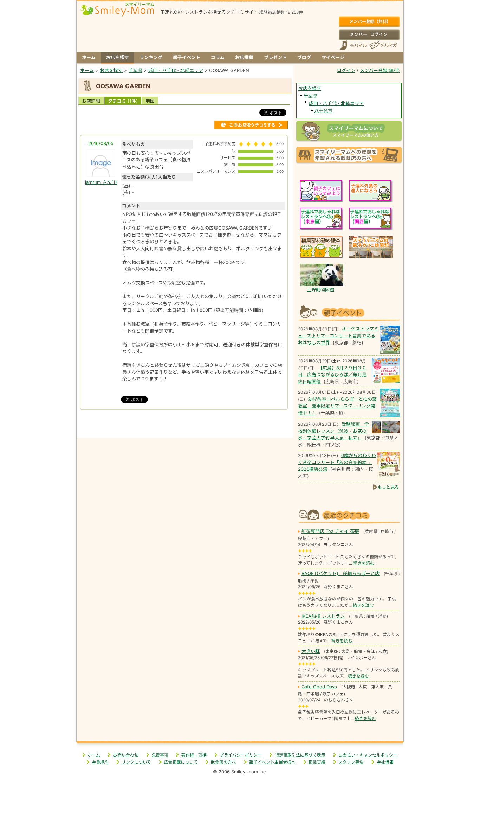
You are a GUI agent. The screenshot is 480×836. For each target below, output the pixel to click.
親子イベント (186, 57)
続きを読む (363, 563)
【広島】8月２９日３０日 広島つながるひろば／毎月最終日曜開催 (332, 374)
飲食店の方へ (223, 762)
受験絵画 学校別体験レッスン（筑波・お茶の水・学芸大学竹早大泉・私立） (333, 430)
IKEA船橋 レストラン (323, 616)
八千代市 (323, 111)
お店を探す (117, 57)
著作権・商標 (194, 755)
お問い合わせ (125, 755)
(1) (101, 182)
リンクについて (136, 762)
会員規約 (100, 762)
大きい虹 (310, 651)
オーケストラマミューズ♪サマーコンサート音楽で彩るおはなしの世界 (338, 335)
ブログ (304, 57)
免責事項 (159, 755)
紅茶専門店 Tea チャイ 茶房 (330, 531)
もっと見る (388, 487)
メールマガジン (382, 45)
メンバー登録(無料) (369, 21)
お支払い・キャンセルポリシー (367, 755)
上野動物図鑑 (320, 289)
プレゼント (275, 57)
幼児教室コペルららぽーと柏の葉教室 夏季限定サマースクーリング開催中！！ (337, 406)
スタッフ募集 (351, 762)
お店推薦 (244, 57)
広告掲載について (181, 762)
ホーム (89, 57)
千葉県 (310, 95)
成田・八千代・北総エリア (336, 103)
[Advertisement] (185, 423)
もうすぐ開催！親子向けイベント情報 (349, 312)
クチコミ (123, 101)
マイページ (333, 57)
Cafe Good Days (319, 686)
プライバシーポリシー (241, 755)
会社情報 (385, 762)
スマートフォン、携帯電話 (353, 45)
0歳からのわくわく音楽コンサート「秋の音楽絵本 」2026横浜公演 (337, 462)
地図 (150, 101)
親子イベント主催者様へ (272, 762)
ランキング (151, 57)
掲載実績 (317, 762)
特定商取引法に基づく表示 (300, 755)
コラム (218, 57)
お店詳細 (91, 101)
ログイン (369, 34)
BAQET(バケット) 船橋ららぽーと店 (340, 573)
